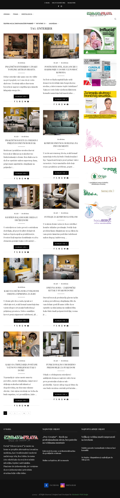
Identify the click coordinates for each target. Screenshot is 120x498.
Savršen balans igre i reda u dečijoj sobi (21, 219)
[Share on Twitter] (17, 101)
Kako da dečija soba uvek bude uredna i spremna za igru (21, 292)
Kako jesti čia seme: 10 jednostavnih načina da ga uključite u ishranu (59, 452)
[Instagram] (61, 6)
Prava (15, 14)
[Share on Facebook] (14, 101)
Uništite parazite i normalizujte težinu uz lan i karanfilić (98, 449)
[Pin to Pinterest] (19, 101)
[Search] (115, 19)
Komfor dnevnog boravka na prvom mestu (61, 144)
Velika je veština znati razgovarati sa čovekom (98, 438)
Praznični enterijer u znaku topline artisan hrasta (21, 68)
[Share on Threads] (22, 101)
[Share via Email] (28, 101)
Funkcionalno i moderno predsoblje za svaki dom (61, 366)
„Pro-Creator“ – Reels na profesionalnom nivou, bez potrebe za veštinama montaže (60, 439)
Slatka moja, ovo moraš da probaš (18, 23)
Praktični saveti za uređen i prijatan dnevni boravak (21, 142)
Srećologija (26, 14)
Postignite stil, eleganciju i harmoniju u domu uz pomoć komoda (60, 69)
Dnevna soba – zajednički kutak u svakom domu (61, 289)
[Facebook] (58, 6)
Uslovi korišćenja (58, 3)
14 (24, 413)
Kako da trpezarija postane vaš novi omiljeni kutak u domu (22, 367)
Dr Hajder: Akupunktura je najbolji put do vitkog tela (97, 458)
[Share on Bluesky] (25, 101)
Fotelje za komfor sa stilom (60, 216)
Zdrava (7, 14)
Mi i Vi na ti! (40, 23)
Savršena (53, 23)
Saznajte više (20, 96)
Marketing (72, 3)
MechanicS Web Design (80, 494)
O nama (47, 3)
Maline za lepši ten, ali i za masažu (56, 460)
